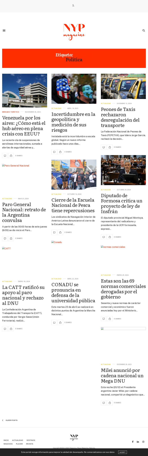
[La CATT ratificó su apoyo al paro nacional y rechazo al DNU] (24, 262)
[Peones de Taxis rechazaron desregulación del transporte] (123, 86)
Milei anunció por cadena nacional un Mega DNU (122, 375)
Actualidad (56, 108)
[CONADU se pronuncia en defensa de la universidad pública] (73, 257)
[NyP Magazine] (74, 30)
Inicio (6, 440)
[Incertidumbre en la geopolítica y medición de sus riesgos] (73, 89)
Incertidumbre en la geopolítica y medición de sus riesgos (73, 121)
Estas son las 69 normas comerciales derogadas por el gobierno (123, 288)
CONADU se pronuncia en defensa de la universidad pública (73, 292)
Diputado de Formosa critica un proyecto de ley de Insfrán (121, 203)
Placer (19, 444)
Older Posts (11, 420)
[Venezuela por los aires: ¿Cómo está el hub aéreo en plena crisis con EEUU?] (24, 90)
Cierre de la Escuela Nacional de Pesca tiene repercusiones (73, 205)
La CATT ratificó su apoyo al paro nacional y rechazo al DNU (23, 294)
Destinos (31, 440)
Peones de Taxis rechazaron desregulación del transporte (120, 117)
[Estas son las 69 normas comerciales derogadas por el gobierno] (123, 258)
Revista (29, 444)
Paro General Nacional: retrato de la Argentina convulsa (24, 211)
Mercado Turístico (10, 112)
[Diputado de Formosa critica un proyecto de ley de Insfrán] (123, 170)
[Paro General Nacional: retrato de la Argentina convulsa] (24, 179)
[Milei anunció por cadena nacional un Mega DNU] (123, 343)
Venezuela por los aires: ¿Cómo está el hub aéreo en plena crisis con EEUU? (24, 125)
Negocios (8, 444)
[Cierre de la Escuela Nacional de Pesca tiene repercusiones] (73, 175)
